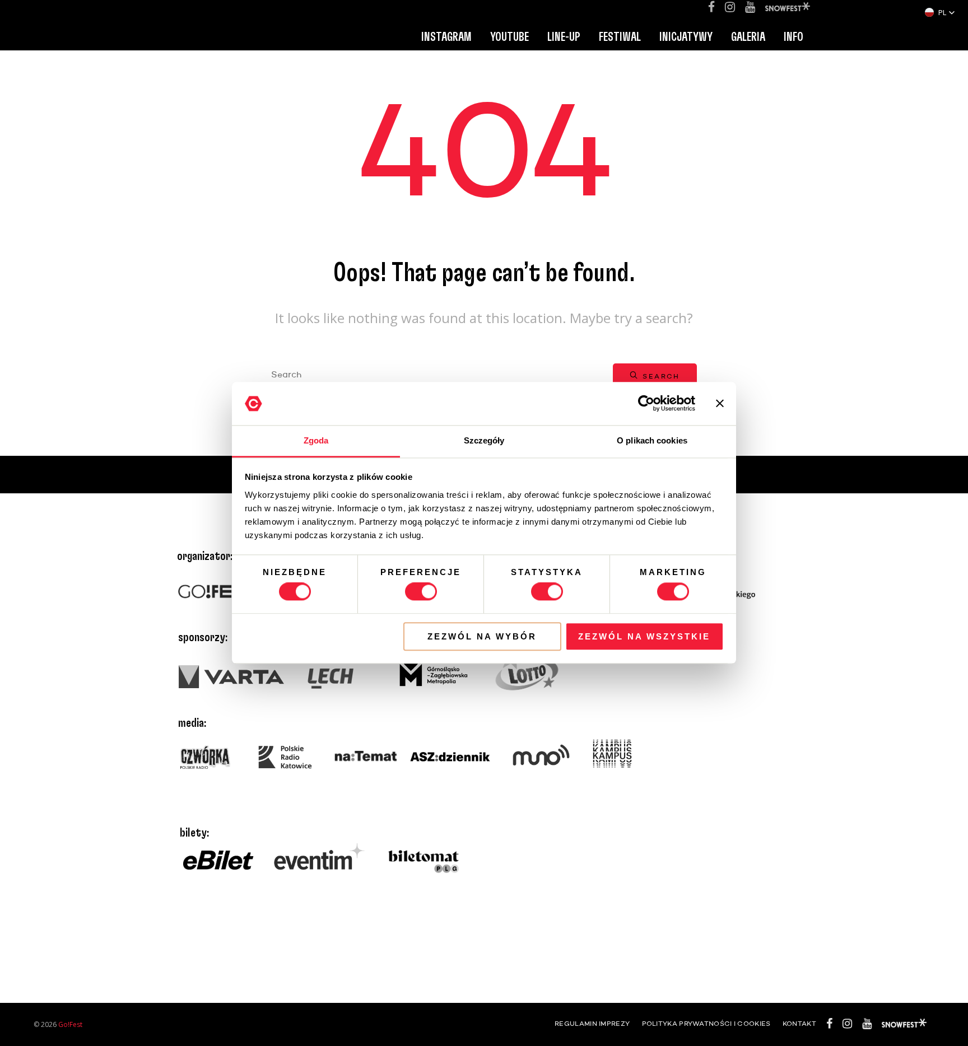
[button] (940, 12)
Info (793, 37)
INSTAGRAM (446, 37)
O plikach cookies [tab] (652, 440)
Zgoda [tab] (316, 440)
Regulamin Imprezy (592, 1024)
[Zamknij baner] (720, 404)
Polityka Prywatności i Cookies (706, 1024)
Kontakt (799, 1024)
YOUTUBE (509, 37)
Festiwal (620, 37)
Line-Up (563, 37)
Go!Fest (70, 1024)
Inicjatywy (686, 37)
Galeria (748, 37)
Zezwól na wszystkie (644, 636)
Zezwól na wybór (482, 636)
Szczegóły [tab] (484, 440)
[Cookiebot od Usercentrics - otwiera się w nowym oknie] (646, 403)
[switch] (421, 591)
